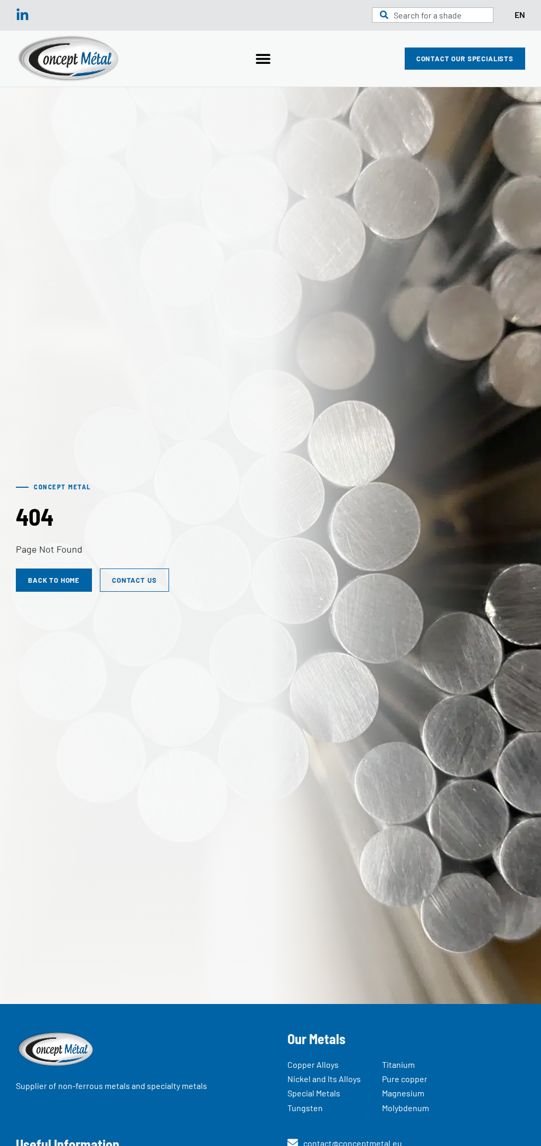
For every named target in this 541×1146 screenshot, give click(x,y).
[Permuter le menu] (263, 59)
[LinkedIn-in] (22, 15)
